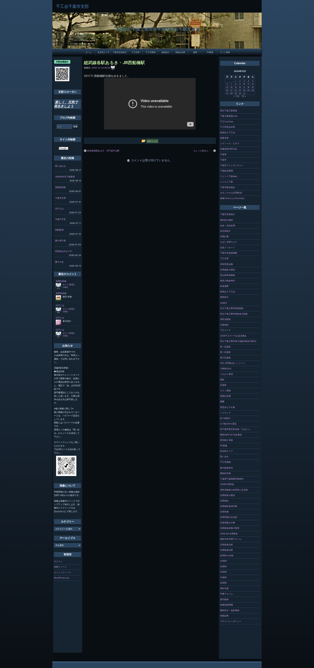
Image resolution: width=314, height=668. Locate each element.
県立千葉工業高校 (228, 110)
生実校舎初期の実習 (229, 528)
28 (231, 93)
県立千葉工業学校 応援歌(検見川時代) (238, 341)
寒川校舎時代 (226, 468)
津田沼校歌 (225, 319)
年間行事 (224, 236)
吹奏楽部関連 (226, 604)
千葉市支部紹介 (120, 52)
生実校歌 (224, 324)
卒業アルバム (226, 593)
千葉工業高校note (229, 116)
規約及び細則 (226, 220)
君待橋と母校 (226, 440)
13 (227, 87)
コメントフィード (62, 572)
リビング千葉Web (228, 176)
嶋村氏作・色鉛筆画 (229, 610)
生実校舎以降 (226, 550)
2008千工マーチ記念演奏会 (233, 335)
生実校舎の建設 (227, 495)
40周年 (223, 566)
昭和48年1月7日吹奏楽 (231, 434)
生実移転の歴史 (227, 269)
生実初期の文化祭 (228, 517)
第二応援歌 (225, 352)
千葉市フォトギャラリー (232, 165)
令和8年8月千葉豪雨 (65, 176)
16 (240, 87)
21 (231, 90)
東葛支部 (224, 138)
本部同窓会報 (226, 264)
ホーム (88, 52)
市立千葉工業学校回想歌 (232, 308)
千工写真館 (150, 52)
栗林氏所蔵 (225, 473)
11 (248, 83)
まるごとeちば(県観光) (231, 192)
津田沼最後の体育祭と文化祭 (234, 489)
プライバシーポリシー (230, 621)
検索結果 (224, 615)
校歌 (222, 379)
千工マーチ (225, 330)
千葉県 (223, 154)
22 (236, 90)
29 (236, 93)
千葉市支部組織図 (228, 253)
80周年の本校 (226, 555)
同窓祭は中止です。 (64, 251)
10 (244, 83)
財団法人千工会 (227, 132)
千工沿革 (136, 52)
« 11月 (236, 96)
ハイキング (225, 412)
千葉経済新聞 (226, 170)
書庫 (195, 52)
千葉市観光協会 (227, 187)
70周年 (223, 577)
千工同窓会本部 (227, 127)
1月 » (243, 96)
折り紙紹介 (225, 418)
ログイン (58, 561)
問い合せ (224, 456)
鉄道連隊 (224, 286)
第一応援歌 (225, 346)
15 (236, 87)
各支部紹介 (225, 231)
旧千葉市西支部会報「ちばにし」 (236, 429)
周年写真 (224, 588)
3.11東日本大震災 (228, 423)
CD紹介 (223, 303)
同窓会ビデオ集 (227, 407)
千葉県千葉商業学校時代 (232, 478)
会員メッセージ (227, 247)
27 (227, 93)
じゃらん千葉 (226, 181)
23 (240, 90)
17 (244, 87)
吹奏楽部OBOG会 (228, 148)
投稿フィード (60, 566)
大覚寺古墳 (60, 198)
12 (253, 83)
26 (253, 90)
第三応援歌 (225, 357)
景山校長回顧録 (227, 275)
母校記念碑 (180, 52)
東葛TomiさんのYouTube (232, 198)
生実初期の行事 (227, 522)
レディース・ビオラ (229, 143)
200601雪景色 (227, 484)
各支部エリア (103, 52)
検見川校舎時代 (227, 280)
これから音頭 (226, 374)
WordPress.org (61, 577)
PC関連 (210, 52)
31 (244, 93)
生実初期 (224, 511)
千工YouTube (226, 121)
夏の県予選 (60, 240)
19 (253, 87)
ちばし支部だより (228, 242)
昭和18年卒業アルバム (231, 539)
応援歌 (223, 385)
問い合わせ (60, 166)
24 (244, 90)
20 (227, 90)
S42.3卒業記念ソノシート (232, 363)
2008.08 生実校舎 (229, 533)
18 (248, 87)
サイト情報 (225, 52)
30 (240, 93)
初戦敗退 (59, 229)
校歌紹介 (165, 52)
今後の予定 (60, 219)
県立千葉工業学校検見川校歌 (234, 313)
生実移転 (224, 500)
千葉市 (223, 159)
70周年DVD (225, 368)
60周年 (223, 582)
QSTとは (59, 208)
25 (248, 90)
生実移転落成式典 (228, 506)
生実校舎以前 (226, 544)
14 (231, 87)
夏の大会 (59, 261)
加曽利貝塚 (60, 187)
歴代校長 (224, 599)
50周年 (223, 572)
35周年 (223, 561)
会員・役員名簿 (227, 225)
